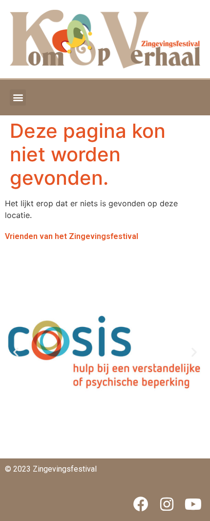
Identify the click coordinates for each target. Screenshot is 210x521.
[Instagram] (167, 504)
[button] (18, 97)
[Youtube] (193, 504)
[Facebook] (140, 504)
